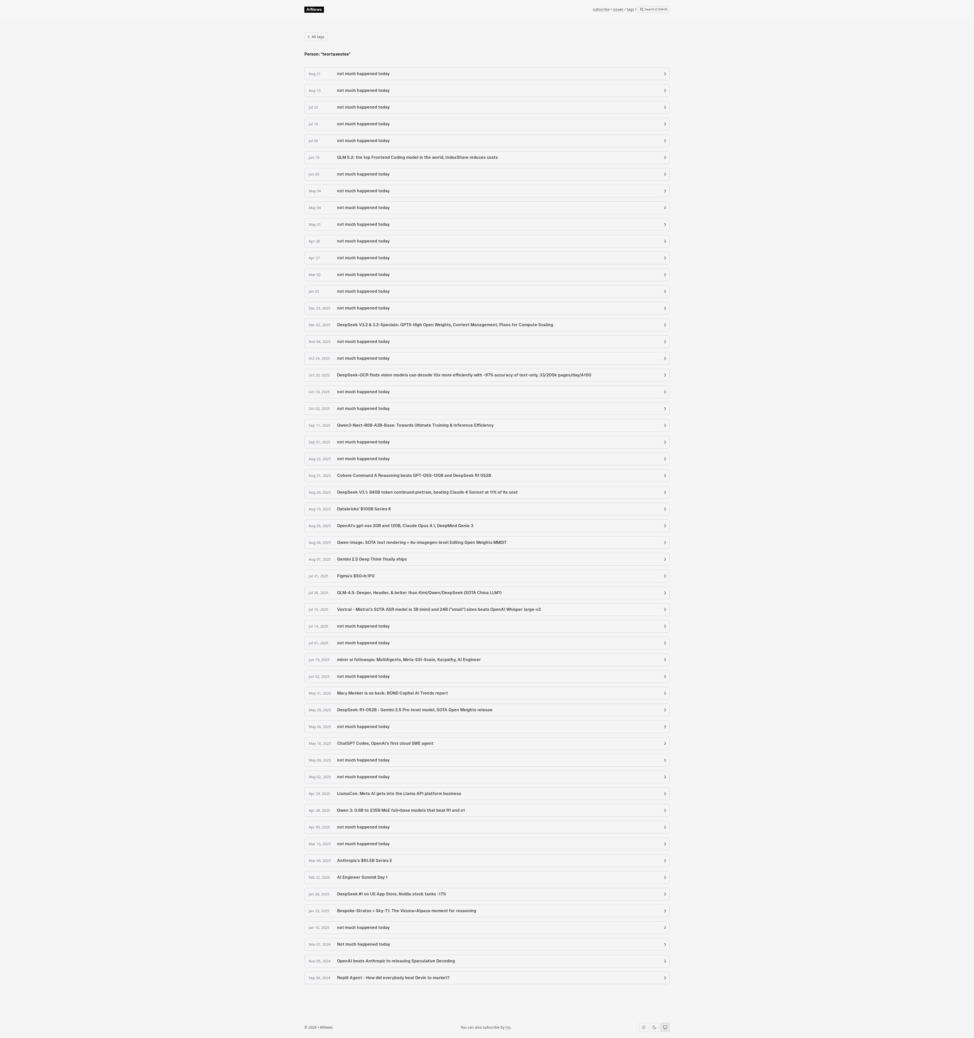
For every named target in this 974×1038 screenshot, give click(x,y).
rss (508, 1027)
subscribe (601, 9)
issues (618, 9)
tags (630, 9)
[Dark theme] (654, 1027)
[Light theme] (643, 1027)
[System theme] (665, 1027)
